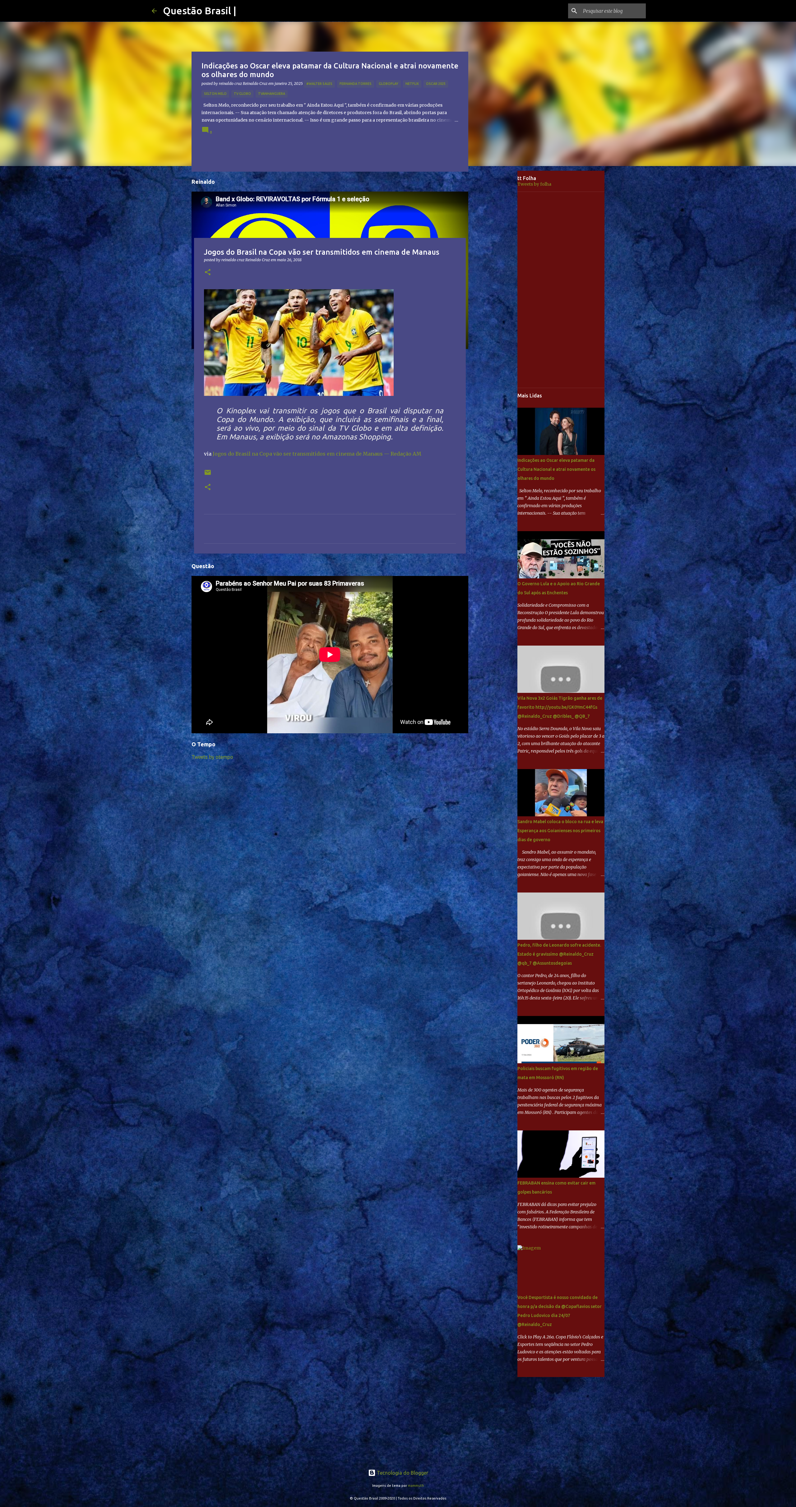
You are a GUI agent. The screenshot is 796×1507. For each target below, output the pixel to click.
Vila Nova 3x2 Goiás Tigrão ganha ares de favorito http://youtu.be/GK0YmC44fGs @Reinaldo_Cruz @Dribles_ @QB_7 (559, 707)
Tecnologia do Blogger (402, 1473)
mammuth (416, 1485)
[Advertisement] (497, 268)
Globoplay (388, 84)
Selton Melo (215, 93)
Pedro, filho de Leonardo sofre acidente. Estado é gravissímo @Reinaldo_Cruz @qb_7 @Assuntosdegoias (559, 954)
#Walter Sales (319, 84)
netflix (412, 84)
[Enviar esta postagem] (207, 475)
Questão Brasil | (199, 10)
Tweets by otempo (212, 757)
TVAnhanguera (271, 93)
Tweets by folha (534, 184)
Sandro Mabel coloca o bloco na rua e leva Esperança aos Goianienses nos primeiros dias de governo (560, 830)
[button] (207, 272)
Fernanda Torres (356, 84)
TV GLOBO (242, 93)
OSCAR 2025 (436, 84)
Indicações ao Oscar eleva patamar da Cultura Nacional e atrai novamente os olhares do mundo (556, 469)
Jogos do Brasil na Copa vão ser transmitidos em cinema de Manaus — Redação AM (317, 454)
